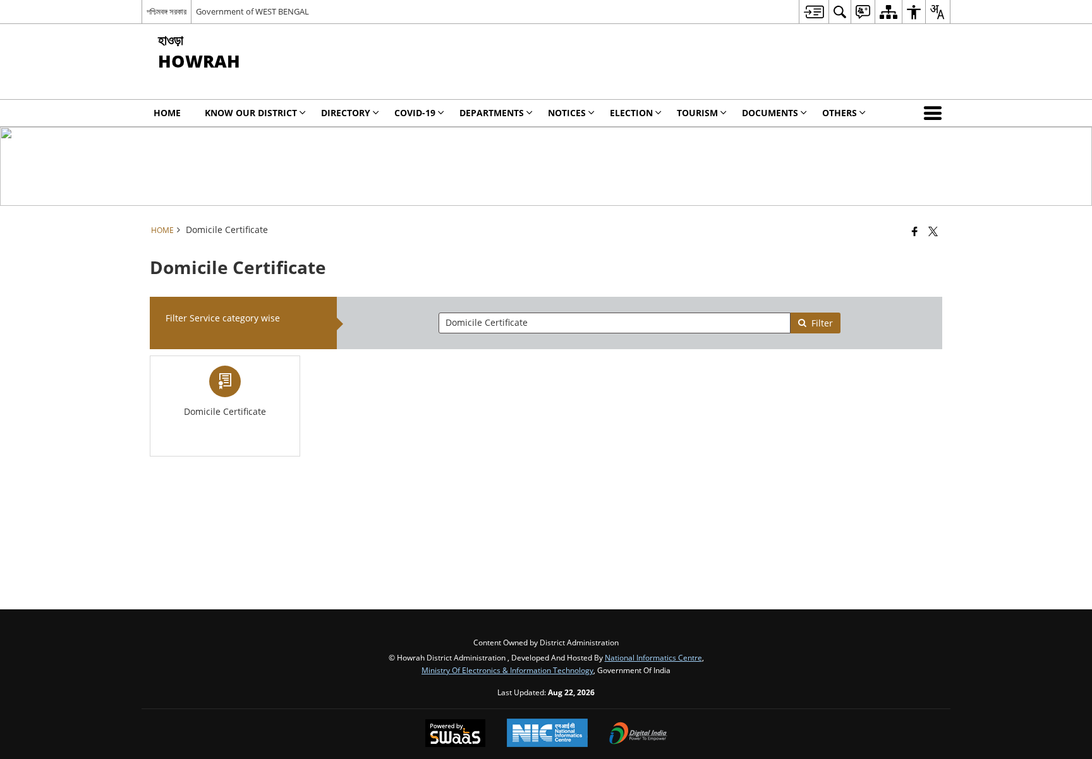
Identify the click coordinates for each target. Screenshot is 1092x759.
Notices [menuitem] (567, 113)
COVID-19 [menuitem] (414, 113)
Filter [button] (822, 323)
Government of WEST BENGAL (252, 11)
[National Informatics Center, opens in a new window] (547, 734)
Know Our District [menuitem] (251, 113)
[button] (935, 113)
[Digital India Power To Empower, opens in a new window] (638, 734)
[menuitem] (813, 11)
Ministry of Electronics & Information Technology (507, 670)
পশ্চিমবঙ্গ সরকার (166, 11)
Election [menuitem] (631, 113)
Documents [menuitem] (770, 113)
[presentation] (614, 323)
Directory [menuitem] (345, 113)
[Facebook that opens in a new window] (915, 231)
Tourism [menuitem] (697, 113)
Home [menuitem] (167, 113)
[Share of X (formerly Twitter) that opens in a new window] (933, 231)
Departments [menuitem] (491, 113)
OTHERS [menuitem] (839, 113)
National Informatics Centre (653, 657)
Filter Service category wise (223, 318)
